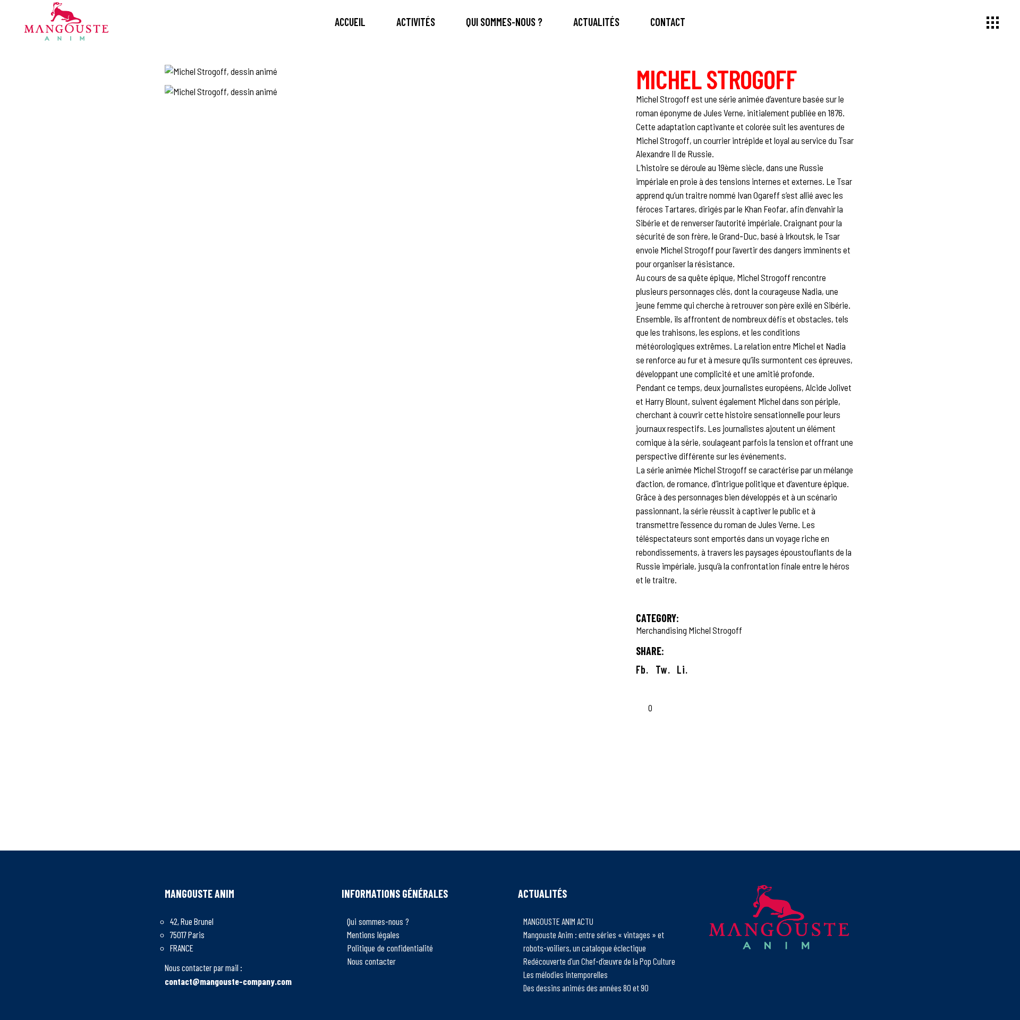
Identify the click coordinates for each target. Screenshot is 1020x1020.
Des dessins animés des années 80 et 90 (586, 987)
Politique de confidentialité (390, 948)
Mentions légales (373, 934)
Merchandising (661, 630)
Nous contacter (371, 961)
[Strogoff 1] (392, 92)
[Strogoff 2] (392, 72)
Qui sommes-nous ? (378, 921)
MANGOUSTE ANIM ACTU (558, 921)
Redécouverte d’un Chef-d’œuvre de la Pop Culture (599, 961)
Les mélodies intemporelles (565, 974)
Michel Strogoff (715, 630)
